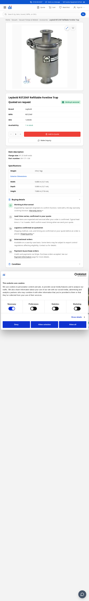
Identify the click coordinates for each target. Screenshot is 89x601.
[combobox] (44, 14)
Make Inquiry (46, 140)
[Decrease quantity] (11, 134)
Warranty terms (35, 210)
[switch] (33, 308)
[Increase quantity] (20, 134)
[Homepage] (10, 7)
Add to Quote (53, 134)
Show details (76, 317)
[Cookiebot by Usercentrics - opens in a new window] (76, 274)
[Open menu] (5, 7)
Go (83, 14)
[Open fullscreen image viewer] (44, 56)
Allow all (72, 324)
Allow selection (44, 324)
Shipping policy (26, 234)
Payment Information (22, 257)
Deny (16, 324)
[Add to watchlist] (73, 28)
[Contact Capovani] (82, 594)
